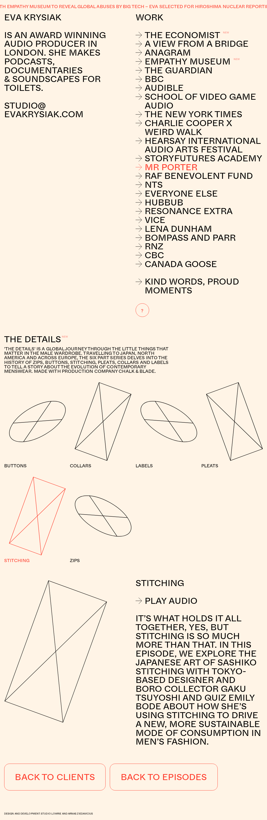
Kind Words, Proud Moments (192, 285)
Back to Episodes (164, 776)
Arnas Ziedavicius (80, 814)
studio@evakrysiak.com (45, 110)
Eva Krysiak (32, 17)
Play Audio (171, 600)
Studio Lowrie (51, 814)
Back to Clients (55, 776)
